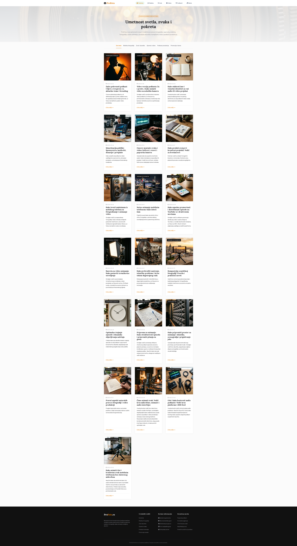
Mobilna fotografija (128, 45)
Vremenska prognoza (165, 523)
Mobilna (151, 3)
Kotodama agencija (182, 520)
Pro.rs (109, 514)
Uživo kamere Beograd (165, 520)
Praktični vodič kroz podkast (184, 529)
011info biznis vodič (182, 523)
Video (169, 3)
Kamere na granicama (165, 518)
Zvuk (160, 3)
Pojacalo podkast (182, 518)
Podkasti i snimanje (144, 529)
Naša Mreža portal (182, 526)
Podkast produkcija (163, 45)
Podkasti (179, 3)
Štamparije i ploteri (164, 529)
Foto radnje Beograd (165, 526)
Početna (140, 3)
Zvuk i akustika (140, 45)
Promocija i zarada (143, 532)
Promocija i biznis (176, 45)
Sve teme (118, 45)
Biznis (190, 3)
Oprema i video (151, 45)
